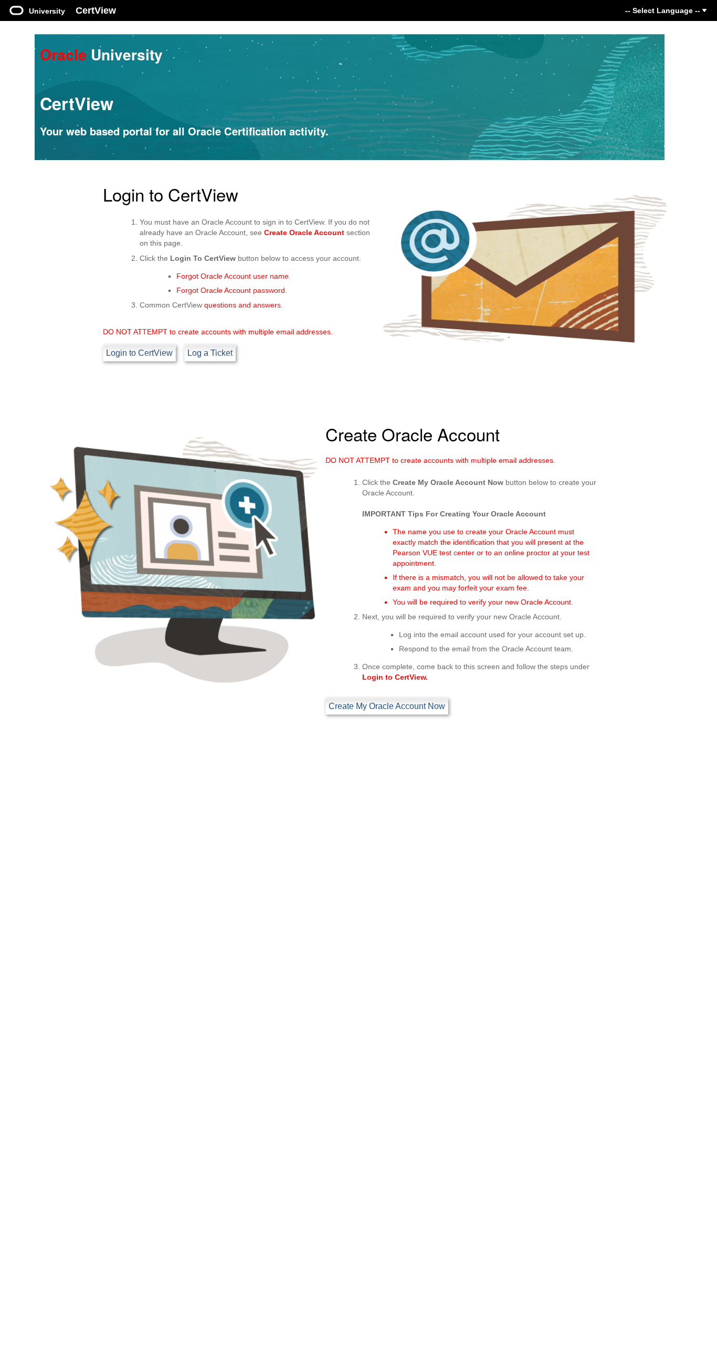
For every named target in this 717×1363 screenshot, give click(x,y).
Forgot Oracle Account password (230, 290)
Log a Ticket (210, 352)
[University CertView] (16, 9)
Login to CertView (139, 352)
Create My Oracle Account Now (387, 706)
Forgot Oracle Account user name (232, 276)
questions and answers (242, 305)
